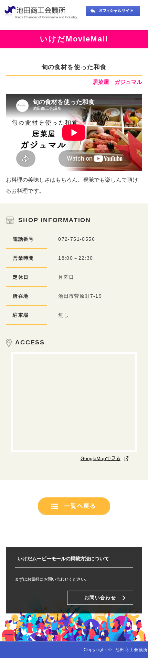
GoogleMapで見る (100, 458)
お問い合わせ (100, 597)
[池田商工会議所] (43, 12)
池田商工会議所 (131, 649)
